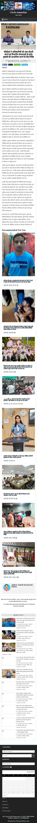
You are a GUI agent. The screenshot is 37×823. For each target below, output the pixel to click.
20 (18, 788)
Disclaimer (5, 807)
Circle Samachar (18, 12)
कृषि (18, 61)
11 (9, 785)
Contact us (5, 804)
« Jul (3, 798)
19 (13, 788)
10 (4, 785)
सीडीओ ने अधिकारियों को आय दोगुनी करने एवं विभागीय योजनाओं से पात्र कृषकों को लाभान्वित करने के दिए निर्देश (18, 54)
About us (4, 801)
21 (23, 788)
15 (27, 785)
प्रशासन (26, 61)
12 (13, 785)
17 (4, 788)
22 (27, 788)
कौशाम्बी (11, 61)
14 (23, 785)
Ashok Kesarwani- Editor (13, 60)
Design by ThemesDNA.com (18, 821)
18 (9, 788)
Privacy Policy (6, 811)
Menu (6, 19)
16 (32, 785)
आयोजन (15, 61)
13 (18, 785)
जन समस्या (21, 61)
